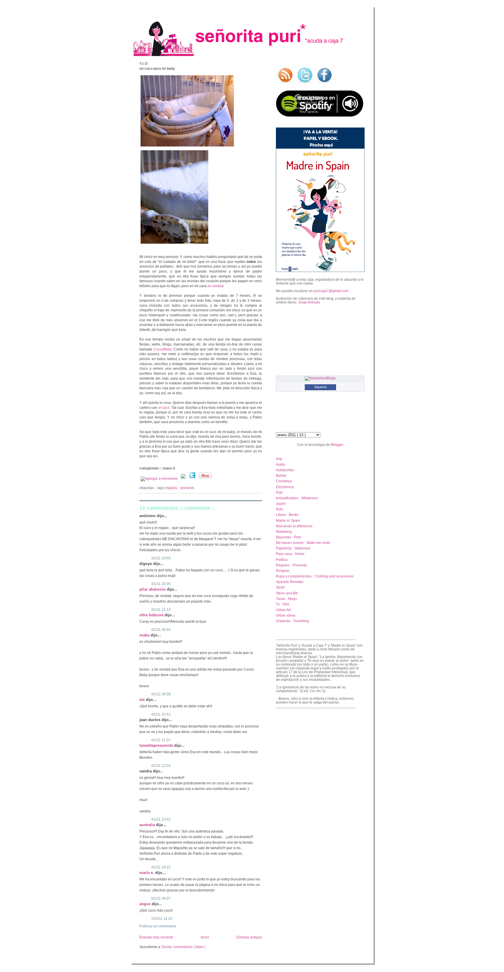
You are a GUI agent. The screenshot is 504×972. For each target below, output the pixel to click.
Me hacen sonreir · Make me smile (303, 543)
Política (282, 559)
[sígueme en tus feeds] (285, 83)
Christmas (284, 481)
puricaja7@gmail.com (331, 291)
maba (144, 635)
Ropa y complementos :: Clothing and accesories (315, 576)
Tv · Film (282, 604)
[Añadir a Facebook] (184, 479)
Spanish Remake (289, 582)
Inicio (205, 937)
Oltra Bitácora (151, 615)
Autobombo (285, 470)
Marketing (284, 531)
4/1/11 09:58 (161, 694)
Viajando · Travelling (292, 621)
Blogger (337, 444)
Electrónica (285, 487)
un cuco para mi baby (157, 69)
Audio (280, 464)
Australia (147, 825)
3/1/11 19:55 (161, 558)
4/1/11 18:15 (161, 867)
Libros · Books (287, 514)
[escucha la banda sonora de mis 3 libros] (319, 115)
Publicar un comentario (157, 926)
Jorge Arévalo (309, 302)
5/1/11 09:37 (161, 898)
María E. (147, 872)
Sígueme (320, 387)
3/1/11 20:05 (161, 584)
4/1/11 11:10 (160, 740)
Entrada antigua (249, 937)
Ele (142, 699)
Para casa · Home (290, 554)
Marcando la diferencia (294, 526)
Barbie (281, 475)
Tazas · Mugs (286, 599)
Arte (279, 459)
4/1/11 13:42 (161, 819)
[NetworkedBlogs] (320, 378)
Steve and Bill (287, 593)
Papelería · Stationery (293, 548)
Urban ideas (285, 615)
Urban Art (283, 610)
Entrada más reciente (156, 937)
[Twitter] (193, 479)
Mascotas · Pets (288, 537)
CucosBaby (162, 349)
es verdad (215, 286)
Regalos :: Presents (179, 488)
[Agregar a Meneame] (159, 479)
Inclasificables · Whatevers (297, 498)
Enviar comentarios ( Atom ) (183, 947)
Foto (279, 492)
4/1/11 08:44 (161, 630)
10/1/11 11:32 (161, 919)
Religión (282, 571)
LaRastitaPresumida (156, 745)
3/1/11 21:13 (161, 610)
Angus (145, 904)
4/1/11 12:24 (161, 766)
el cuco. (165, 408)
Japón (281, 503)
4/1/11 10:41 (161, 714)
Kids (279, 509)
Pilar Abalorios (153, 589)
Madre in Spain (288, 520)
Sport (280, 587)
